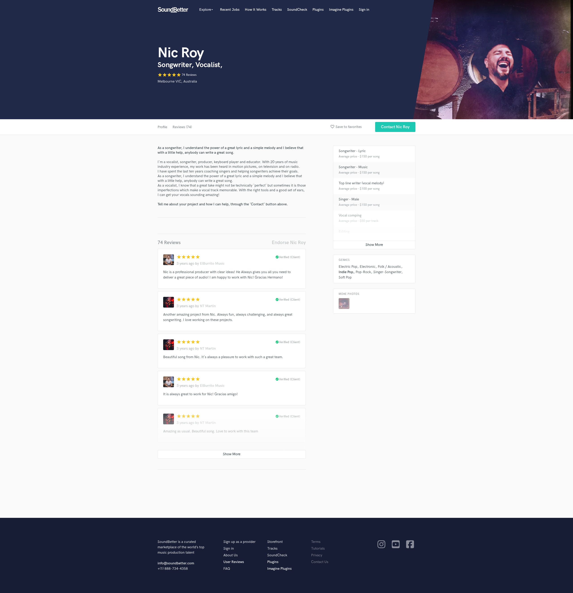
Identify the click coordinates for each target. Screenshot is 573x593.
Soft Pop (345, 277)
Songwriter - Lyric (352, 151)
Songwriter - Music (353, 167)
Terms (316, 542)
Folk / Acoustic (389, 267)
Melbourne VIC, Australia (177, 81)
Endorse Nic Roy (289, 242)
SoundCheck (297, 10)
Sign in (364, 10)
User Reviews (233, 562)
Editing (344, 232)
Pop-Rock (363, 272)
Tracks (277, 10)
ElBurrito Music (212, 263)
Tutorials (318, 548)
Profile (162, 127)
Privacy (316, 555)
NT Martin (208, 306)
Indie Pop (346, 272)
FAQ (226, 569)
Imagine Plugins (341, 10)
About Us (230, 555)
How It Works (255, 10)
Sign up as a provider (239, 542)
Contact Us (319, 562)
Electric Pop (348, 267)
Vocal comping (350, 215)
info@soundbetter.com (176, 563)
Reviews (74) (182, 127)
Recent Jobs (229, 10)
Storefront (275, 542)
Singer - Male (349, 199)
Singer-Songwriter (387, 272)
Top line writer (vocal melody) (361, 183)
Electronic (367, 267)
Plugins (318, 10)
